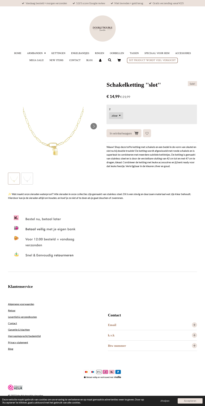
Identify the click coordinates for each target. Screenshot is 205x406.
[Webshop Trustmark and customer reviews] (15, 389)
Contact (12, 323)
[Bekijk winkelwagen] (119, 60)
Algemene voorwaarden (21, 304)
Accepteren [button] (190, 400)
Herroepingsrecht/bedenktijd (24, 335)
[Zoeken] (109, 60)
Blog (10, 348)
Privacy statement (18, 342)
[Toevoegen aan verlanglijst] (147, 133)
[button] (14, 178)
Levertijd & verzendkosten (22, 316)
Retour (12, 310)
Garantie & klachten (19, 329)
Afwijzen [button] (164, 400)
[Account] (100, 60)
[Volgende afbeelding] (93, 126)
